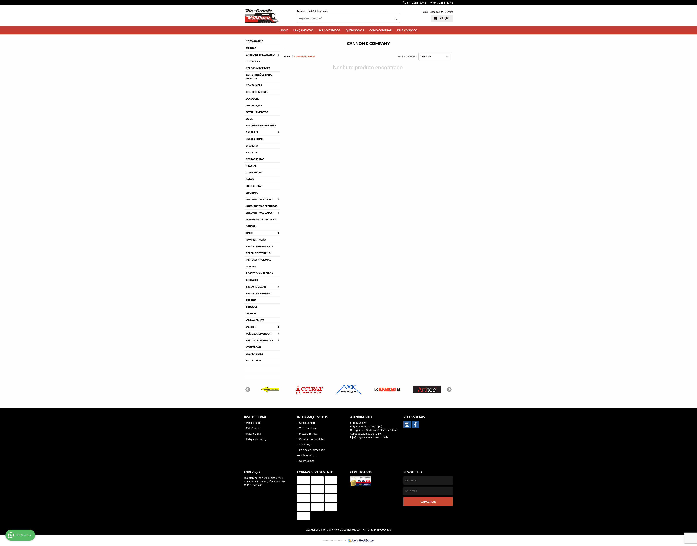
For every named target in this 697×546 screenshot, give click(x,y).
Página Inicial (253, 422)
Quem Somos (355, 30)
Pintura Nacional (258, 259)
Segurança (305, 444)
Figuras (251, 165)
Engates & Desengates (261, 125)
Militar (251, 226)
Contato (449, 11)
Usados (251, 313)
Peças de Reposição (259, 246)
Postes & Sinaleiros (259, 273)
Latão (250, 179)
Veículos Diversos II (259, 340)
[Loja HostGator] (360, 540)
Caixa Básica (254, 41)
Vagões (251, 327)
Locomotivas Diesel (259, 199)
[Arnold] (387, 389)
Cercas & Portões (258, 68)
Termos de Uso (307, 428)
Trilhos (251, 300)
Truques (252, 306)
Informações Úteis (312, 417)
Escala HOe (253, 360)
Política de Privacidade (312, 450)
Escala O (252, 145)
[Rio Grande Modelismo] (415, 424)
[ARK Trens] (348, 389)
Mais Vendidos (329, 30)
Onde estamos (307, 455)
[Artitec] (427, 389)
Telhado (252, 280)
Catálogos (253, 61)
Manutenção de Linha (261, 219)
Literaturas (254, 186)
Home (425, 11)
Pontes (251, 266)
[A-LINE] (270, 389)
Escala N (252, 132)
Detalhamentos (257, 112)
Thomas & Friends (258, 293)
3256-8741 (416, 2)
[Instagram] (407, 424)
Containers (254, 85)
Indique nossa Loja (256, 439)
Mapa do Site (436, 11)
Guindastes (254, 172)
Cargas (251, 48)
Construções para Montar (259, 76)
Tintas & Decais (256, 286)
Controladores (257, 92)
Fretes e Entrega (308, 433)
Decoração (254, 105)
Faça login (322, 11)
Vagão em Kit (255, 320)
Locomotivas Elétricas (262, 206)
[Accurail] (309, 389)
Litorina (252, 192)
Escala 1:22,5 (254, 353)
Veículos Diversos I (259, 333)
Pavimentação (256, 239)
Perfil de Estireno (258, 253)
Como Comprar (380, 30)
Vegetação (253, 347)
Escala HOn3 (254, 139)
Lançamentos (303, 30)
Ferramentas (255, 159)
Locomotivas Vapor (259, 212)
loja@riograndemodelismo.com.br (369, 437)
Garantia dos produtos (312, 439)
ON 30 (249, 233)
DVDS (249, 118)
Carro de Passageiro (260, 54)
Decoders (252, 98)
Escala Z (252, 152)
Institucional (255, 417)
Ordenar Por (406, 56)
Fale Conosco (407, 30)
